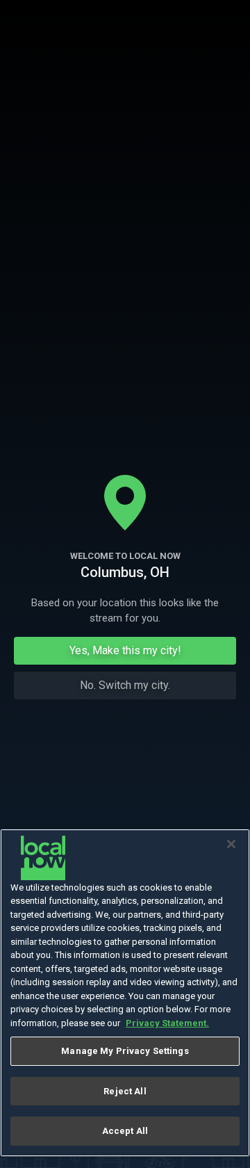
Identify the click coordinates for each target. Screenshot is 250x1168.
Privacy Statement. (167, 1023)
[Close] (231, 844)
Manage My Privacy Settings (124, 1051)
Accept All (125, 1131)
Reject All (124, 1091)
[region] (125, 993)
